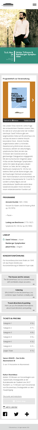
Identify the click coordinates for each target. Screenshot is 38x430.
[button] (34, 4)
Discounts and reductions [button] (12, 396)
